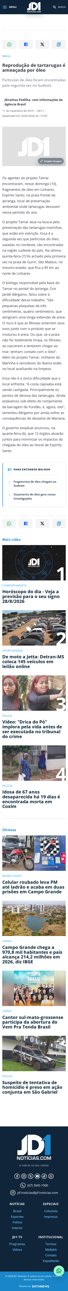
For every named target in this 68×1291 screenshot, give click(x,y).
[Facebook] (17, 1176)
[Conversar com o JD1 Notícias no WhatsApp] (59, 1271)
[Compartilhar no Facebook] (26, 44)
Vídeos (17, 1250)
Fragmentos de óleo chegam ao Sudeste (35, 484)
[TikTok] (44, 1176)
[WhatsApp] (51, 1176)
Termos (50, 1244)
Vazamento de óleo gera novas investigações (35, 496)
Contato (51, 1255)
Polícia (17, 1222)
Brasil (17, 1211)
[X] (30, 1176)
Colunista (51, 1211)
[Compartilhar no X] (42, 44)
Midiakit (51, 1250)
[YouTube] (37, 1176)
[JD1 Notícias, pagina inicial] (34, 7)
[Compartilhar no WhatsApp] (9, 44)
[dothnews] (40, 1286)
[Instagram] (23, 1176)
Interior (17, 1228)
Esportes (17, 1217)
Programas (17, 1244)
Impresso (51, 1217)
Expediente (51, 1261)
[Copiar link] (59, 44)
